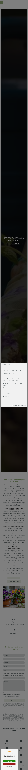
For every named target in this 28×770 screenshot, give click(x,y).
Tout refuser (9, 764)
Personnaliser (9, 766)
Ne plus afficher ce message (19, 405)
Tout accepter (9, 761)
